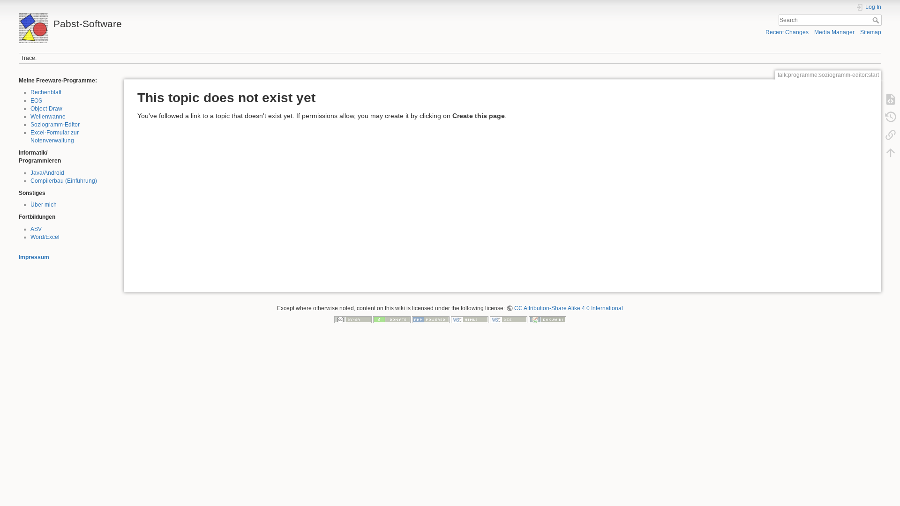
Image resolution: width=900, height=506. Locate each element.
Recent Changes (787, 32)
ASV (36, 229)
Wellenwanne (48, 116)
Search (876, 20)
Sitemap (870, 32)
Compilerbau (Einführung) (63, 181)
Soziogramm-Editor (55, 124)
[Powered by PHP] (431, 319)
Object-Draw (46, 108)
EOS (36, 100)
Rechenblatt (45, 92)
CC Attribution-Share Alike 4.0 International (568, 308)
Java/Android (47, 173)
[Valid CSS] (508, 319)
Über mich (43, 204)
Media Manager (834, 32)
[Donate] (392, 319)
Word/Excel (45, 237)
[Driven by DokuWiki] (547, 319)
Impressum (34, 257)
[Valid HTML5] (469, 319)
